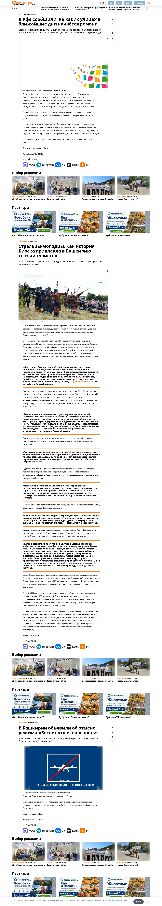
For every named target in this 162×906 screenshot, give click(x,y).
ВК (111, 3)
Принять (138, 901)
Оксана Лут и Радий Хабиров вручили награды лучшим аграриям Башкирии (124, 8)
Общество (23, 723)
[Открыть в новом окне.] (29, 164)
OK (119, 3)
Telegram (139, 3)
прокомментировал (82, 381)
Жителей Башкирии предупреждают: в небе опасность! (91, 8)
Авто (14, 8)
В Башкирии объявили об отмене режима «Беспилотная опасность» (55, 8)
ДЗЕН (128, 3)
